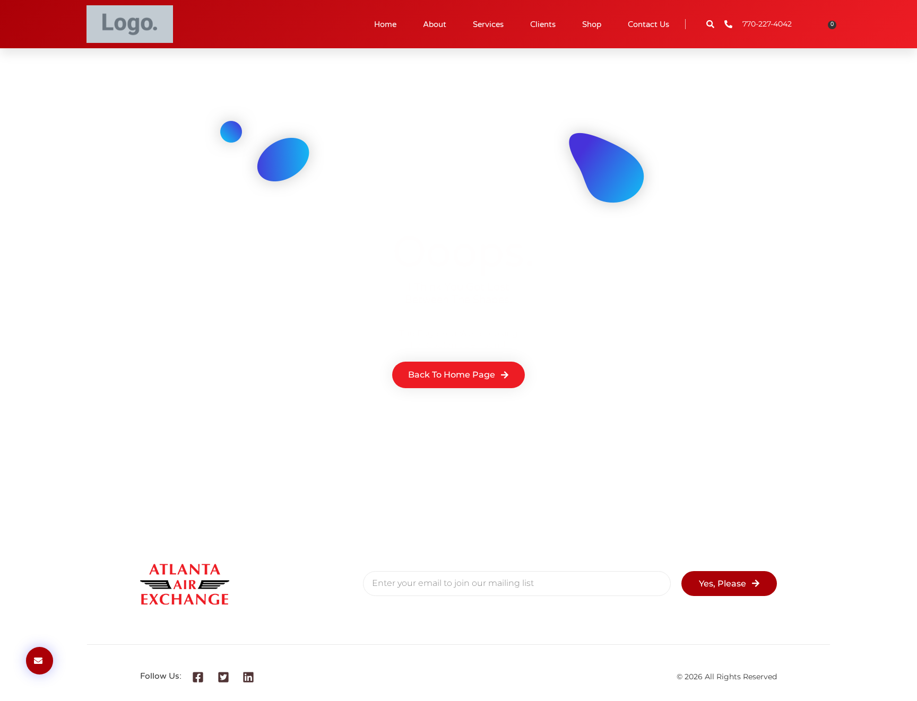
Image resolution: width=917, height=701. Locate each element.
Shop (591, 24)
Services (488, 24)
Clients (543, 24)
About (434, 24)
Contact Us (648, 24)
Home (385, 24)
